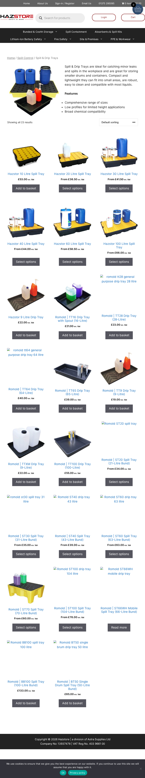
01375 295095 (106, 3)
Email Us (86, 3)
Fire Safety (60, 39)
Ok (63, 772)
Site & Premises (89, 39)
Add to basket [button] (26, 188)
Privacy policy (77, 772)
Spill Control (25, 58)
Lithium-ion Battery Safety (26, 39)
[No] (140, 768)
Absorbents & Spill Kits (108, 31)
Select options (72, 188)
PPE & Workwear (120, 39)
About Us (42, 3)
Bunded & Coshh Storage (38, 31)
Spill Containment (76, 31)
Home (26, 3)
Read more (119, 627)
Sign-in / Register (64, 3)
